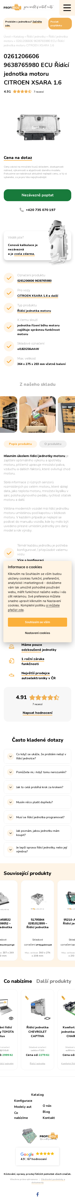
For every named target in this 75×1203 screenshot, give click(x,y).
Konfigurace (23, 1101)
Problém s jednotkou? (23, 23)
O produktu (52, 444)
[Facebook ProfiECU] (37, 1194)
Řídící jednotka (37, 1063)
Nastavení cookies (37, 633)
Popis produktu (20, 444)
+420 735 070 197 (40, 210)
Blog (46, 1112)
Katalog (37, 1095)
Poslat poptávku (56, 23)
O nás (47, 1106)
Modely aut (23, 1107)
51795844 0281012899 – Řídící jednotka (37, 923)
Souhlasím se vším (37, 622)
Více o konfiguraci (30, 560)
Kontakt (49, 1118)
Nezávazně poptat (38, 195)
